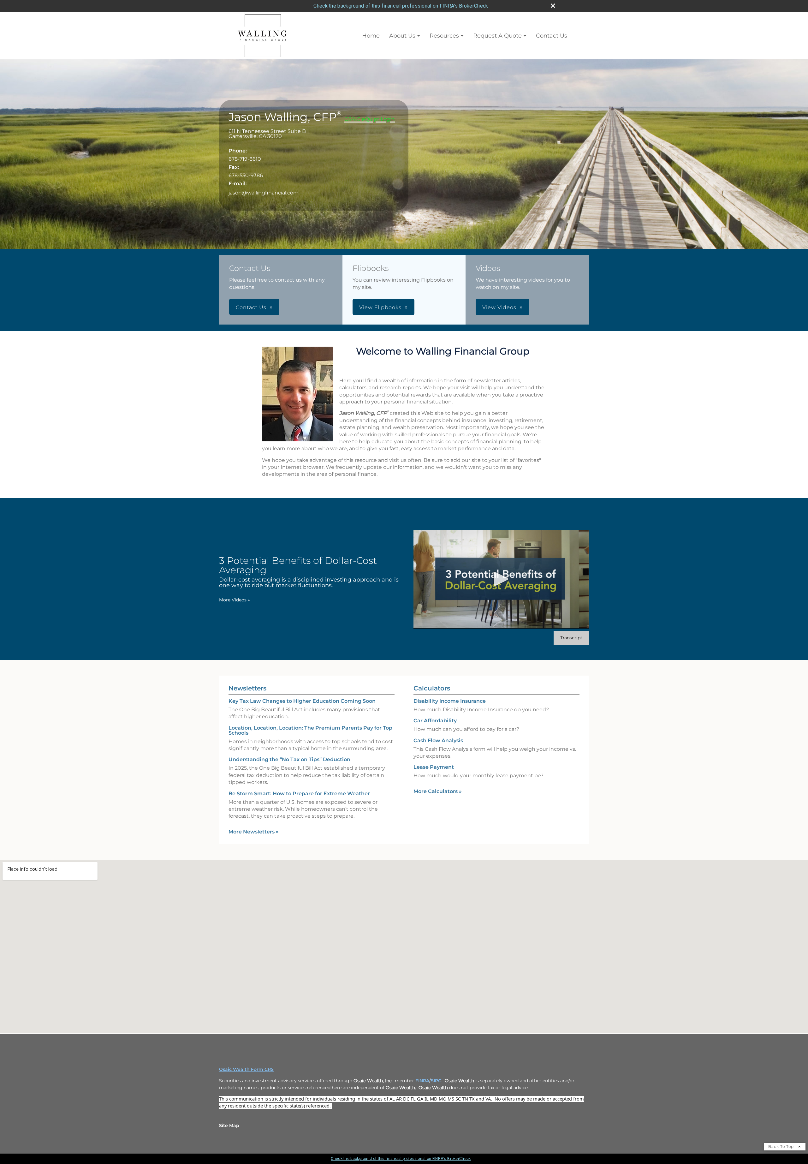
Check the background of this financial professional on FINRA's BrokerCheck (400, 6)
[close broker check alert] (553, 5)
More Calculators (437, 791)
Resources (444, 35)
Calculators (431, 688)
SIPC (436, 1080)
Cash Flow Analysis (438, 740)
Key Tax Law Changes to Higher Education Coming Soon (302, 701)
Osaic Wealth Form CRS (246, 1069)
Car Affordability (435, 721)
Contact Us (551, 35)
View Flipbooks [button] (380, 307)
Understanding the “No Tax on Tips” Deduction (289, 759)
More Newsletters (254, 832)
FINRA (422, 1080)
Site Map (229, 1125)
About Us (402, 35)
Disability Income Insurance (449, 701)
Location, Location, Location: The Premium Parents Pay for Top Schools (310, 730)
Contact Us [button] (251, 307)
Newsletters (247, 688)
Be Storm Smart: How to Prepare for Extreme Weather (299, 794)
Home (371, 35)
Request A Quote (497, 35)
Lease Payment (433, 767)
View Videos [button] (499, 307)
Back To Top (781, 1146)
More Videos (234, 600)
